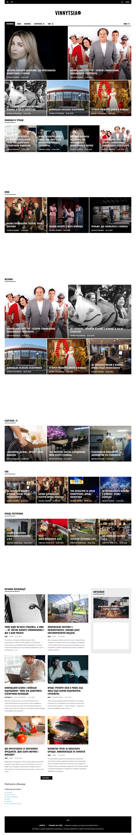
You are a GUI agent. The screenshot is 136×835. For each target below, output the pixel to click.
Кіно (49, 697)
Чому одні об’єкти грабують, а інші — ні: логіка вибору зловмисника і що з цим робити (24, 629)
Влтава (9, 801)
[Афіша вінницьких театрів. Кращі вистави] (26, 215)
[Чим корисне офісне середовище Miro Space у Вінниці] (68, 444)
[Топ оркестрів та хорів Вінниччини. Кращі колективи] (84, 490)
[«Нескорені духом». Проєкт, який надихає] (26, 444)
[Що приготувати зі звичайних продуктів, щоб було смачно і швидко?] (25, 730)
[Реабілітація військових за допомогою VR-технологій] (110, 444)
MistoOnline (94, 825)
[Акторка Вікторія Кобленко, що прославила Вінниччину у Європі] (36, 53)
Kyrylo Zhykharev (20, 697)
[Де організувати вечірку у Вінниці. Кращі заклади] (115, 490)
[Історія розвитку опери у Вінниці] (110, 98)
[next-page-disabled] (125, 600)
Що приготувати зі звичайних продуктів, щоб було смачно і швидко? (21, 751)
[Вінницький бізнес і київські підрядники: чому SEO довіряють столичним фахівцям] (20, 138)
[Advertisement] (68, 173)
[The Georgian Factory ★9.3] (115, 532)
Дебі (8, 799)
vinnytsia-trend (57, 697)
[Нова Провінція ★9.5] (52, 532)
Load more (45, 778)
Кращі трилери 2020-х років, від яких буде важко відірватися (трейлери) (65, 690)
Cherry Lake (11, 794)
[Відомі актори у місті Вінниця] (68, 215)
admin (11, 636)
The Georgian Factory (14, 803)
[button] (122, 2)
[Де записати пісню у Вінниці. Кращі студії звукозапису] (110, 356)
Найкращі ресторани (13, 789)
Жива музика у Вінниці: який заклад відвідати (111, 607)
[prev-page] (121, 600)
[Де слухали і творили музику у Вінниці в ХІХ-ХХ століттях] (26, 98)
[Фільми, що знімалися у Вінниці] (110, 215)
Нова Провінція (12, 797)
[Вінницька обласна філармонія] (68, 98)
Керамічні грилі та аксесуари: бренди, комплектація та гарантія (66, 750)
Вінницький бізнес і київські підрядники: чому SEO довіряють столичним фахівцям (23, 690)
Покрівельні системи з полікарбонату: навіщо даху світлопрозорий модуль (64, 629)
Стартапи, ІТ (9, 697)
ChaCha (9, 792)
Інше (6, 636)
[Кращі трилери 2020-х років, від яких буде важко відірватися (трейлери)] (52, 138)
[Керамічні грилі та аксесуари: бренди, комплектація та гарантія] (68, 730)
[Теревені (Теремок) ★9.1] (84, 532)
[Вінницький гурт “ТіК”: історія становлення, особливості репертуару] (99, 53)
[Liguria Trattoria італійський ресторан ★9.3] (20, 532)
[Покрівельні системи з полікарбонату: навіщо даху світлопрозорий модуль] (68, 608)
